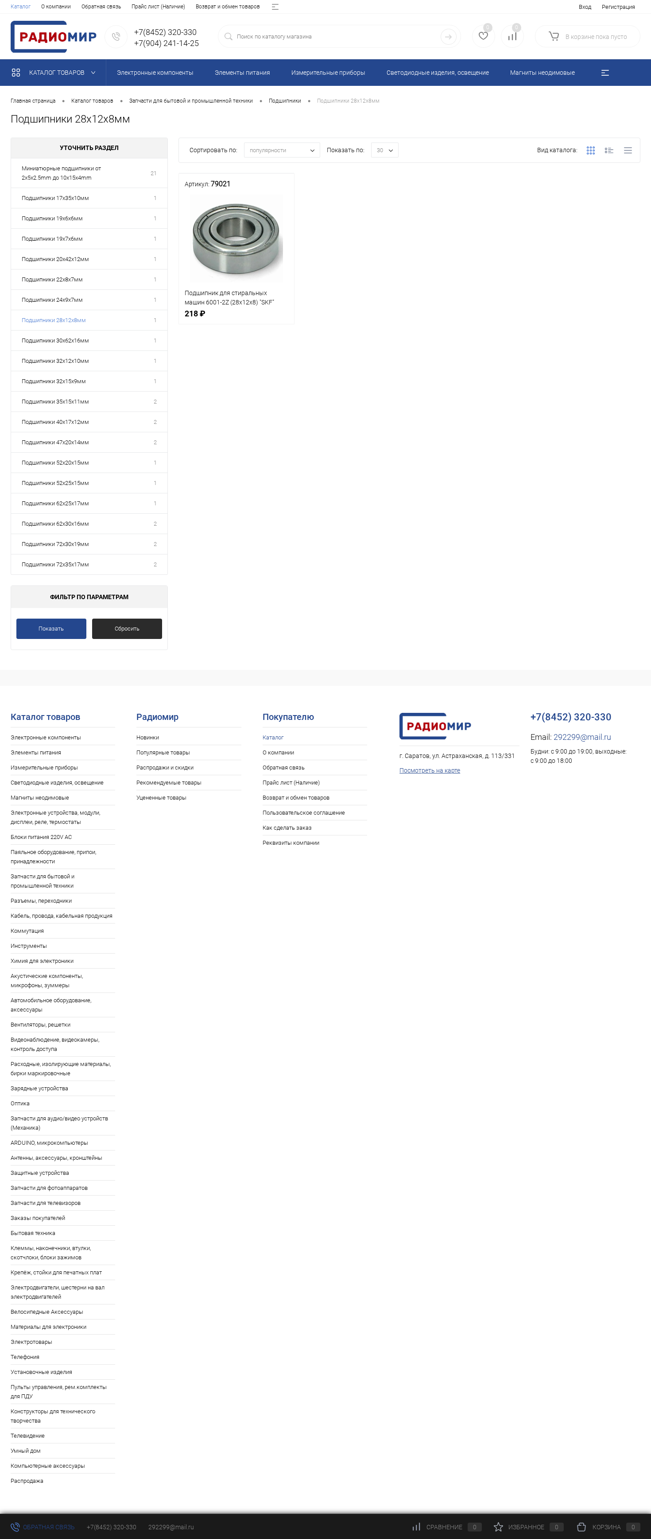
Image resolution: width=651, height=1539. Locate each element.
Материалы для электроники (48, 1327)
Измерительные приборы (44, 767)
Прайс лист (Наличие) (158, 7)
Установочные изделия (41, 1372)
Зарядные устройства (39, 1088)
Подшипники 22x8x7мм (52, 279)
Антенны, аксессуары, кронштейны (56, 1157)
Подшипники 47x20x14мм (55, 442)
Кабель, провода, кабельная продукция (61, 915)
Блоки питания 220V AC (41, 837)
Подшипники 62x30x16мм (55, 523)
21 (154, 173)
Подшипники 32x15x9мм (54, 381)
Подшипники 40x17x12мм (55, 422)
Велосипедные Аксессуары (47, 1311)
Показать (51, 628)
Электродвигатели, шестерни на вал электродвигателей (58, 1292)
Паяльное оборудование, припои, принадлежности (53, 857)
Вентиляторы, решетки (40, 1024)
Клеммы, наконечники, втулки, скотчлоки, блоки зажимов (51, 1253)
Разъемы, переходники (41, 900)
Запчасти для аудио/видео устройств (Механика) (59, 1123)
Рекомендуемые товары (169, 782)
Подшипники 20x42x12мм (55, 259)
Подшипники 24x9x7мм (52, 299)
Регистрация (618, 7)
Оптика (20, 1103)
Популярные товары (163, 752)
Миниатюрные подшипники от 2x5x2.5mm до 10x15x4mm (61, 173)
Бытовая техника (33, 1233)
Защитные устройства (40, 1173)
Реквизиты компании (291, 842)
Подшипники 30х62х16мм (55, 340)
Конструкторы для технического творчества (53, 1416)
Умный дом (26, 1450)
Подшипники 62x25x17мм (55, 503)
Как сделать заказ (287, 827)
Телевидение (28, 1435)
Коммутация (27, 930)
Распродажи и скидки (165, 767)
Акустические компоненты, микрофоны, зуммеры (47, 981)
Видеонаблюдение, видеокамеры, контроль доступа (55, 1044)
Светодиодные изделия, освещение (57, 782)
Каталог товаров (57, 72)
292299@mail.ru (582, 737)
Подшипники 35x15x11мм (55, 401)
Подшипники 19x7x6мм (52, 238)
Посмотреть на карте (429, 770)
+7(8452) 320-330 (111, 1527)
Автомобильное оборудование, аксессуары (51, 1005)
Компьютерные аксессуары (48, 1465)
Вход (585, 7)
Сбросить (127, 628)
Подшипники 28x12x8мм (54, 320)
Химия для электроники (42, 961)
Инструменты (29, 946)
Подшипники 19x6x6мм (52, 218)
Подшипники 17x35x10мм (55, 198)
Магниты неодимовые (40, 797)
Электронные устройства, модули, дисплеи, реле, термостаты (55, 817)
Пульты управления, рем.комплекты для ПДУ (59, 1392)
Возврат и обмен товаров (228, 7)
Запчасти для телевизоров (46, 1203)
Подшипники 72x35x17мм (55, 564)
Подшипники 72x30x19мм (55, 544)
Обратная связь (101, 7)
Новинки (147, 737)
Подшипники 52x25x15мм (55, 483)
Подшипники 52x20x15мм (55, 462)
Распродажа (27, 1480)
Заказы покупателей (38, 1218)
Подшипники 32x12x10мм (55, 361)
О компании (56, 7)
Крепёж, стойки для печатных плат (56, 1272)
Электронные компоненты (46, 737)
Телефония (25, 1357)
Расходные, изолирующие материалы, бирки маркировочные (61, 1069)
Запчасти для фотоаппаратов (49, 1188)
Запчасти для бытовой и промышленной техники (42, 881)
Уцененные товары (161, 797)
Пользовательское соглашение (304, 812)
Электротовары (31, 1342)
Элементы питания (36, 752)
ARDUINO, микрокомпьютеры (49, 1142)
